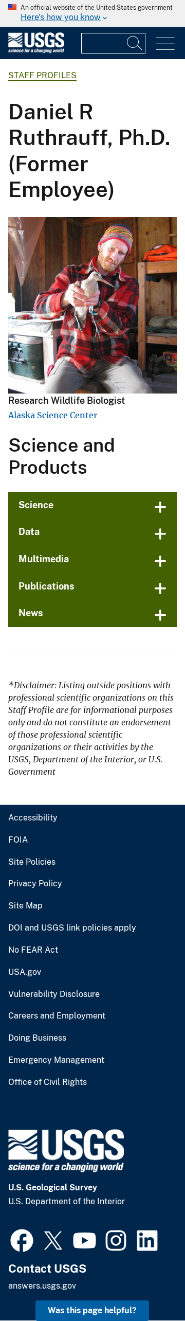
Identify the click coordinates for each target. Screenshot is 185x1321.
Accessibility (33, 818)
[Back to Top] (147, 1283)
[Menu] (165, 44)
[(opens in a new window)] (21, 1239)
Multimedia (43, 559)
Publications (46, 586)
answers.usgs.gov (42, 1286)
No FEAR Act (33, 950)
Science (35, 504)
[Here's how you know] (92, 13)
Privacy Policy (35, 883)
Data (29, 531)
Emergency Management (56, 1060)
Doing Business (37, 1038)
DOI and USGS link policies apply (72, 928)
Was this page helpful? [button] (92, 1310)
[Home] (36, 51)
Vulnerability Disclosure (54, 994)
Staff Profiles (42, 75)
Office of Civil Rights (47, 1082)
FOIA (18, 840)
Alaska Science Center (52, 415)
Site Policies (31, 862)
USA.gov (24, 972)
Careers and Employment (56, 1016)
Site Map (25, 906)
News (30, 613)
